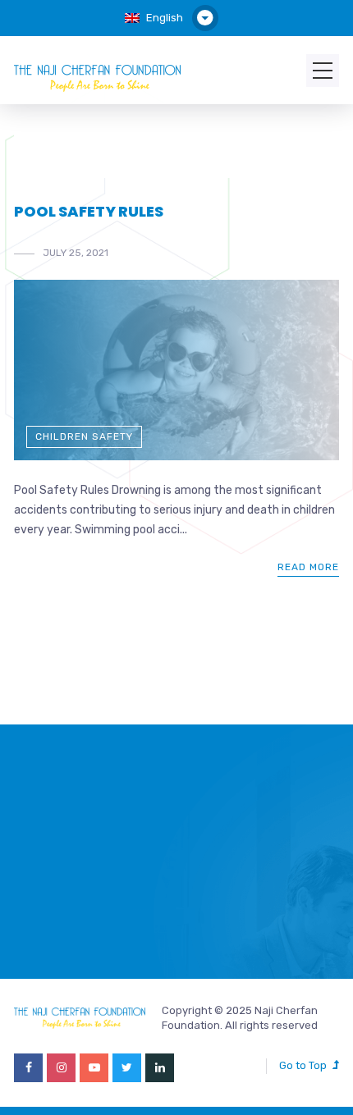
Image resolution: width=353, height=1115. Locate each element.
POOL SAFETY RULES (88, 211)
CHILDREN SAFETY (84, 436)
